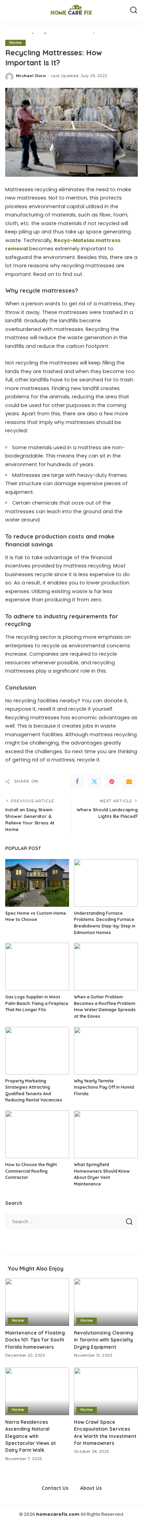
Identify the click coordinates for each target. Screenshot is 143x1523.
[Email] (129, 781)
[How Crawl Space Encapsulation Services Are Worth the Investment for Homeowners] (106, 1391)
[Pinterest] (112, 781)
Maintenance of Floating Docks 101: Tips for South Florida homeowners (35, 1340)
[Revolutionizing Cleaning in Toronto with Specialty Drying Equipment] (106, 1302)
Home (15, 42)
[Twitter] (94, 781)
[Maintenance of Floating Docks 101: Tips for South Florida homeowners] (37, 1302)
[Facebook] (77, 781)
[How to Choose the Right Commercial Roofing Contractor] (37, 1134)
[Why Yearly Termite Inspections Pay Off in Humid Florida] (106, 1050)
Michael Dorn (31, 75)
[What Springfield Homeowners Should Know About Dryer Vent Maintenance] (106, 1134)
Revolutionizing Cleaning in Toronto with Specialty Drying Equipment (103, 1340)
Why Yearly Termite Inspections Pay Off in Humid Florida (104, 1087)
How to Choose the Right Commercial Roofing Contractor (31, 1171)
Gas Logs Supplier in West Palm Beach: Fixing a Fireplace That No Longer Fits (36, 1003)
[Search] (133, 10)
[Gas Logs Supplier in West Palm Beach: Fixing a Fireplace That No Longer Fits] (37, 966)
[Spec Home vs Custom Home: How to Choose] (37, 883)
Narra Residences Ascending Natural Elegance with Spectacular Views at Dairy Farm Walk (30, 1436)
